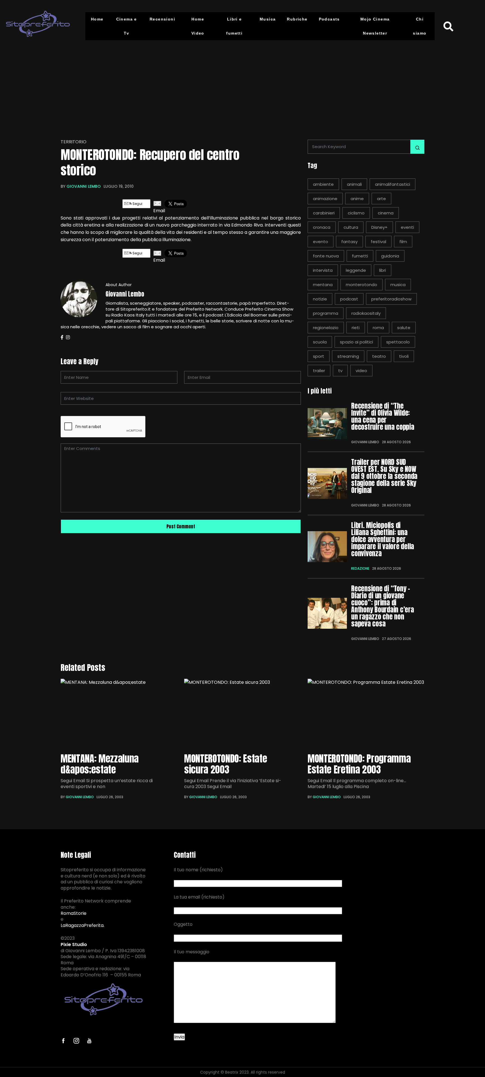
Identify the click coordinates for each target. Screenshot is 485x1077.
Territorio (73, 142)
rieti (356, 328)
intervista (323, 270)
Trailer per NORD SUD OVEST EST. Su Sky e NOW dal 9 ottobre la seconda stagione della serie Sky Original (384, 476)
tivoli (404, 356)
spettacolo (398, 342)
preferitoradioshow (391, 299)
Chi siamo (419, 26)
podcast (349, 299)
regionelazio (325, 328)
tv (340, 371)
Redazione (360, 568)
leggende (356, 270)
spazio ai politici (356, 342)
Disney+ (379, 227)
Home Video (197, 26)
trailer (319, 371)
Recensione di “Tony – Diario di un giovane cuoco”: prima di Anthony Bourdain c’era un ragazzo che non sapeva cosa (382, 606)
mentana (323, 285)
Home (97, 19)
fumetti (360, 256)
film (403, 242)
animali (354, 184)
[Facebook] (62, 337)
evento (320, 242)
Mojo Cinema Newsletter (375, 26)
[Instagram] (68, 337)
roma (378, 328)
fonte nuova (326, 256)
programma (325, 313)
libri (382, 270)
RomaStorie (73, 913)
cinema (386, 213)
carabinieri (324, 213)
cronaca (321, 227)
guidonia (390, 256)
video (361, 371)
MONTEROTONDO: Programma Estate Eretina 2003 (359, 764)
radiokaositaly (366, 313)
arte (381, 199)
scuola (320, 342)
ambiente (323, 184)
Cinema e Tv (126, 26)
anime (357, 199)
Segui (137, 203)
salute (403, 328)
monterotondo (361, 285)
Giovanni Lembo (84, 186)
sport (318, 356)
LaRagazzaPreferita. (82, 925)
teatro (379, 356)
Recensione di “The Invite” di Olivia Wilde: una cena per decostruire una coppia (382, 416)
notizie (320, 299)
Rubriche (297, 19)
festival (378, 242)
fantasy (349, 242)
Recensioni (162, 19)
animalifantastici (392, 184)
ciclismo (356, 213)
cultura (351, 227)
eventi (407, 227)
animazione (325, 199)
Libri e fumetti (234, 26)
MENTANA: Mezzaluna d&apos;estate (100, 764)
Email (157, 210)
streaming (348, 356)
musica (398, 285)
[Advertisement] (242, 86)
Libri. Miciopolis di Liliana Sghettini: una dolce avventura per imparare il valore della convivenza (382, 539)
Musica (268, 19)
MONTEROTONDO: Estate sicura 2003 (225, 764)
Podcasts (329, 19)
